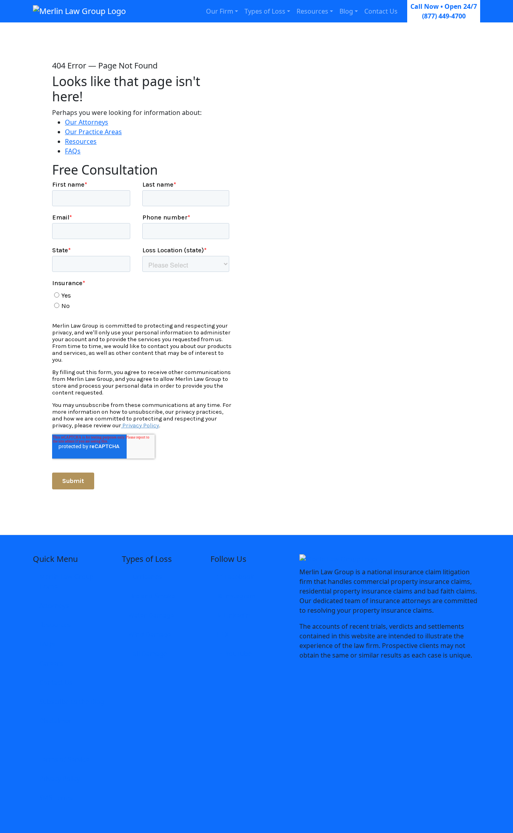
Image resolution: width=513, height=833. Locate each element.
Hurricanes (145, 576)
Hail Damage (147, 653)
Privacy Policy (59, 778)
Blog (346, 11)
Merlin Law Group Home (66, 581)
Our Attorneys (86, 122)
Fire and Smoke (151, 596)
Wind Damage (149, 634)
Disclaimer (55, 720)
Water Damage (151, 615)
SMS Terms (56, 797)
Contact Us (381, 11)
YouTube (238, 653)
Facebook (238, 576)
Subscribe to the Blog (71, 701)
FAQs (73, 151)
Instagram (239, 596)
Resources (312, 11)
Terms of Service (64, 759)
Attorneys (54, 605)
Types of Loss (264, 11)
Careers (51, 663)
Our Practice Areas (93, 131)
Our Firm (219, 11)
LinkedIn (236, 615)
